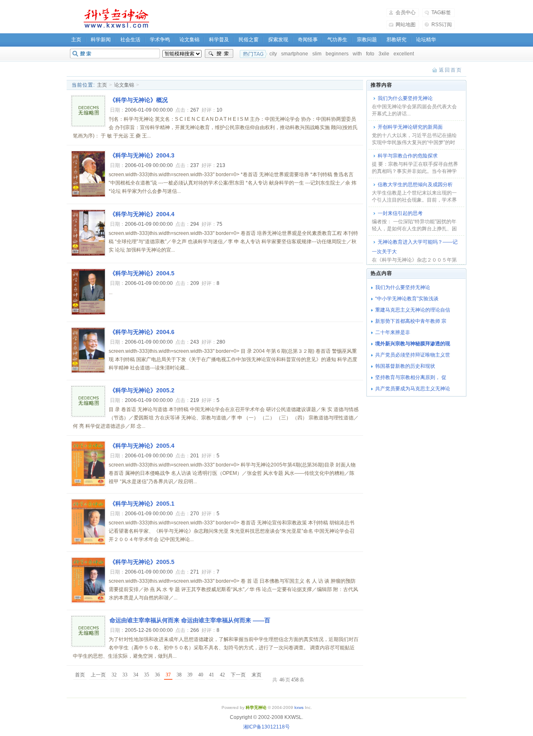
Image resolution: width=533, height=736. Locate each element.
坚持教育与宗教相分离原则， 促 (410, 377)
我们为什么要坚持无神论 (405, 98)
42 (222, 675)
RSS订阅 (441, 24)
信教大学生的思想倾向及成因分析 (415, 184)
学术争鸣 (160, 39)
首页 (80, 675)
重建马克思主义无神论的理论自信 (412, 310)
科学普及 (219, 39)
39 (189, 675)
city (273, 54)
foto (370, 54)
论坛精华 (426, 39)
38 (179, 675)
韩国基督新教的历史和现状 (405, 366)
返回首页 (450, 70)
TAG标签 (441, 12)
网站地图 (406, 24)
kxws (299, 707)
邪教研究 (396, 39)
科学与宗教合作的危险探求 (408, 156)
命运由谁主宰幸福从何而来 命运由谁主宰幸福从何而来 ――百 (190, 620)
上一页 (98, 675)
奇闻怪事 (308, 39)
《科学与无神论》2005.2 (142, 390)
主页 (76, 39)
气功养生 (337, 39)
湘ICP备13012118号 (266, 727)
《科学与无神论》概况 (139, 100)
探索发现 (278, 39)
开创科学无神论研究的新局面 (410, 127)
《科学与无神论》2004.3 (142, 155)
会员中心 (406, 12)
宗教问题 (367, 39)
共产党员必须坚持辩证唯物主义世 (412, 355)
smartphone (294, 54)
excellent (404, 54)
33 (124, 675)
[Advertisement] (273, 18)
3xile (384, 54)
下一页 (238, 675)
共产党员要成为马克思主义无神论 (412, 389)
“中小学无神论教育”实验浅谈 (406, 299)
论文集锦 (189, 39)
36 (157, 675)
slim (316, 54)
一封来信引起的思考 (400, 213)
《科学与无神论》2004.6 (142, 332)
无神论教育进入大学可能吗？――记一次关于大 (415, 246)
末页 (257, 675)
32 (114, 675)
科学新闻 (101, 39)
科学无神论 (115, 18)
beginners (337, 54)
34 (135, 675)
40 (200, 675)
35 (146, 675)
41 (211, 675)
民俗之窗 (249, 39)
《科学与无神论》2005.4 (142, 445)
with (357, 54)
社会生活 (130, 39)
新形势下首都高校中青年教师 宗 (410, 321)
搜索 (219, 53)
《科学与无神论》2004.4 (142, 214)
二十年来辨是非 (392, 332)
